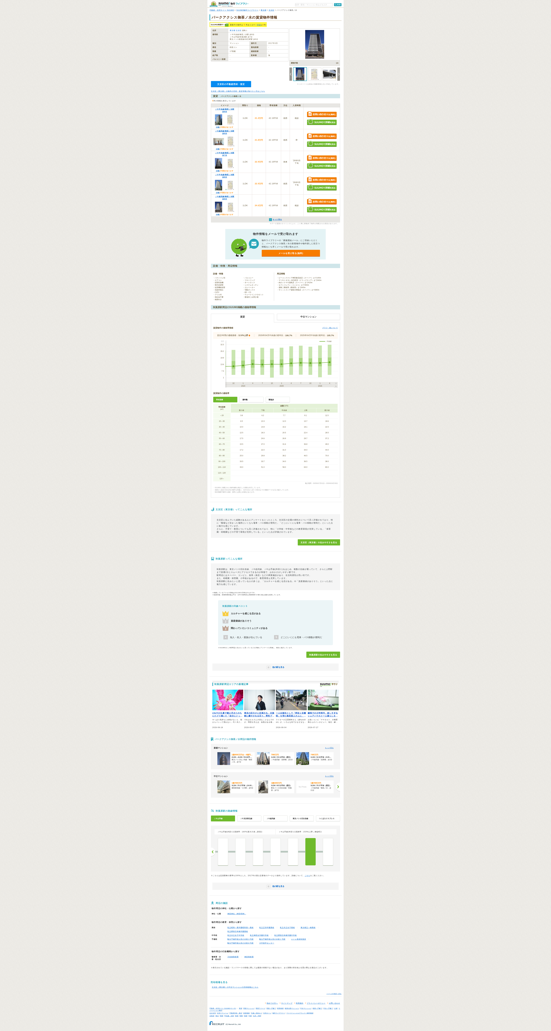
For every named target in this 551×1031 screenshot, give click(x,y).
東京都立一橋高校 (308, 928)
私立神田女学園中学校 (259, 935)
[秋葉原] (310, 851)
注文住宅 (212, 1013)
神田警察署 (249, 957)
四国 (245, 1016)
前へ (213, 851)
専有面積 (219, 400)
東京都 (263, 10)
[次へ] (338, 786)
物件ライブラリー (278, 1013)
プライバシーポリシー (316, 1003)
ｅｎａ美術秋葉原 (298, 939)
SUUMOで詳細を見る (322, 122)
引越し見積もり (256, 1013)
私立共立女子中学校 (235, 935)
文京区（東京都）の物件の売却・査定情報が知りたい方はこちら (238, 91)
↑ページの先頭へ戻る (334, 994)
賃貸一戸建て (271, 1008)
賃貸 (259, 25)
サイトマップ (286, 1003)
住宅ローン (267, 1013)
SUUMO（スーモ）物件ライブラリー (229, 4)
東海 (236, 1016)
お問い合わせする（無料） (322, 114)
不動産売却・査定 (235, 1013)
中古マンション (305, 1008)
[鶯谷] (258, 851)
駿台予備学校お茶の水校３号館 (240, 939)
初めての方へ (272, 1003)
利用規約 (299, 1003)
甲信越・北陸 (229, 1016)
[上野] (275, 851)
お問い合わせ (334, 1003)
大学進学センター (266, 943)
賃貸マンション (248, 1008)
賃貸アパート (260, 1008)
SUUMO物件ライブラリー (247, 10)
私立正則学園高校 (266, 928)
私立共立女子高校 (287, 928)
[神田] (328, 851)
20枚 (218, 127)
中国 (250, 1016)
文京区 (271, 10)
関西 (241, 1016)
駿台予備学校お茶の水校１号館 (272, 939)
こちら (307, 876)
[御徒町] (293, 851)
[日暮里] (240, 851)
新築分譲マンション (292, 1008)
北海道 (211, 1016)
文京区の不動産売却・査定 (231, 84)
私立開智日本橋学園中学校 (285, 935)
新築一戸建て (317, 1008)
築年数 (245, 400)
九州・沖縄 (257, 1016)
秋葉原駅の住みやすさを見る (323, 655)
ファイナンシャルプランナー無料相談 (299, 1013)
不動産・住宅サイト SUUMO (221, 10)
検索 (339, 5)
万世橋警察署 (233, 957)
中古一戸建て (328, 1008)
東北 (217, 1016)
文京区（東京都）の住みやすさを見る (319, 542)
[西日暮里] (223, 851)
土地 (335, 1008)
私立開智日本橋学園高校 (237, 931)
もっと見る (329, 748)
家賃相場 (280, 1008)
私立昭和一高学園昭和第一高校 (240, 928)
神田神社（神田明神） (236, 914)
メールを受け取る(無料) (291, 253)
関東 (221, 1016)
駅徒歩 (271, 400)
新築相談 (246, 1013)
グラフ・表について (330, 328)
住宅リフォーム (222, 1013)
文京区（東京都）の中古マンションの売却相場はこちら (235, 987)
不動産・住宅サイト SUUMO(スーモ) (222, 1008)
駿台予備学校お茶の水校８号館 (240, 943)
